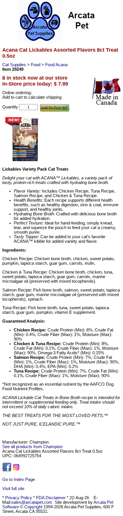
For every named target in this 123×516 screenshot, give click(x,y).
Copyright (33, 507)
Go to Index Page (18, 479)
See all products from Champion (32, 446)
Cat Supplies (14, 64)
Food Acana (56, 64)
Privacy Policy (18, 497)
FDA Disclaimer (51, 497)
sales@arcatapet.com (31, 502)
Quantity (10, 107)
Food (36, 64)
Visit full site (13, 488)
